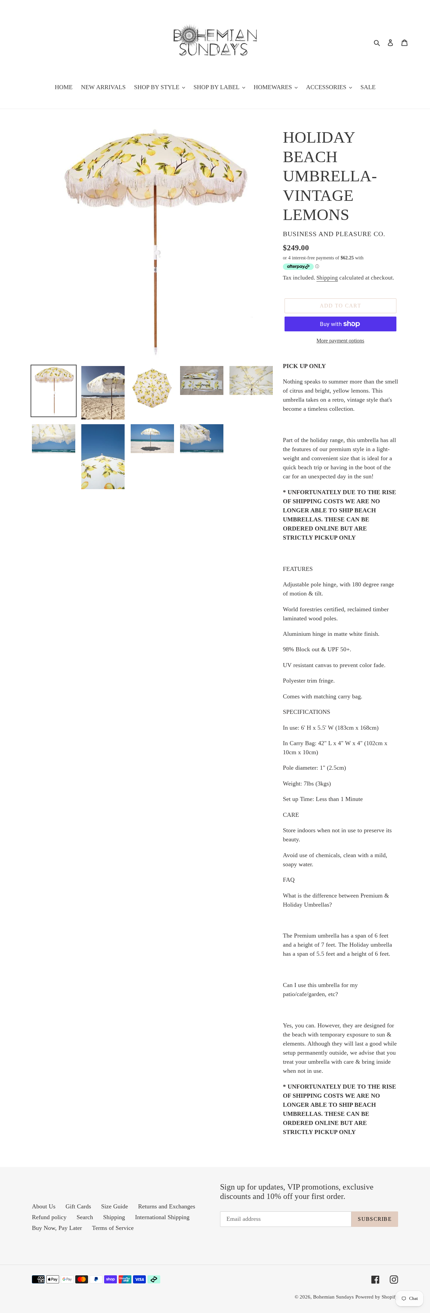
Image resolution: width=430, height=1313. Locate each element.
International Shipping (162, 1217)
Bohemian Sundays (333, 1297)
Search (85, 1217)
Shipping (327, 278)
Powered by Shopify (376, 1297)
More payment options (340, 340)
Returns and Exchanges (166, 1206)
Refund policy (49, 1217)
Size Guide (114, 1206)
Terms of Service (113, 1228)
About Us (43, 1206)
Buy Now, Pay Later (57, 1228)
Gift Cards (78, 1206)
